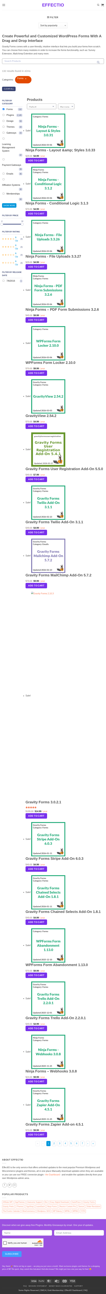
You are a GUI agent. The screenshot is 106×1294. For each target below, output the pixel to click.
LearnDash (40, 1206)
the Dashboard (52, 1174)
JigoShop (30, 1206)
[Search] (98, 5)
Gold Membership (55, 1290)
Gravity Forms (89, 1202)
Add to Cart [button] (36, 160)
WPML (67, 1211)
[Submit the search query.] (98, 62)
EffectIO (53, 5)
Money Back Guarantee (60, 1286)
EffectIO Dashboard (73, 1290)
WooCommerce (28, 1211)
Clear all (9, 89)
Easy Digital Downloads (59, 1202)
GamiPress (76, 1202)
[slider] (1, 224)
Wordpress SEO (43, 1211)
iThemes (20, 1206)
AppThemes (20, 1202)
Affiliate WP (7, 1202)
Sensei (81, 1206)
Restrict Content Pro (68, 1206)
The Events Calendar (11, 1211)
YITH (83, 1211)
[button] (3, 5)
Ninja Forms (52, 1206)
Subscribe (12, 1254)
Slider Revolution (93, 1206)
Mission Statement (38, 1286)
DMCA (43, 1290)
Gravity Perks (8, 1206)
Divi (46, 1202)
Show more (9, 205)
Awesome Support (34, 1202)
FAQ (25, 1286)
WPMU (75, 1211)
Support (78, 1286)
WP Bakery (57, 1211)
